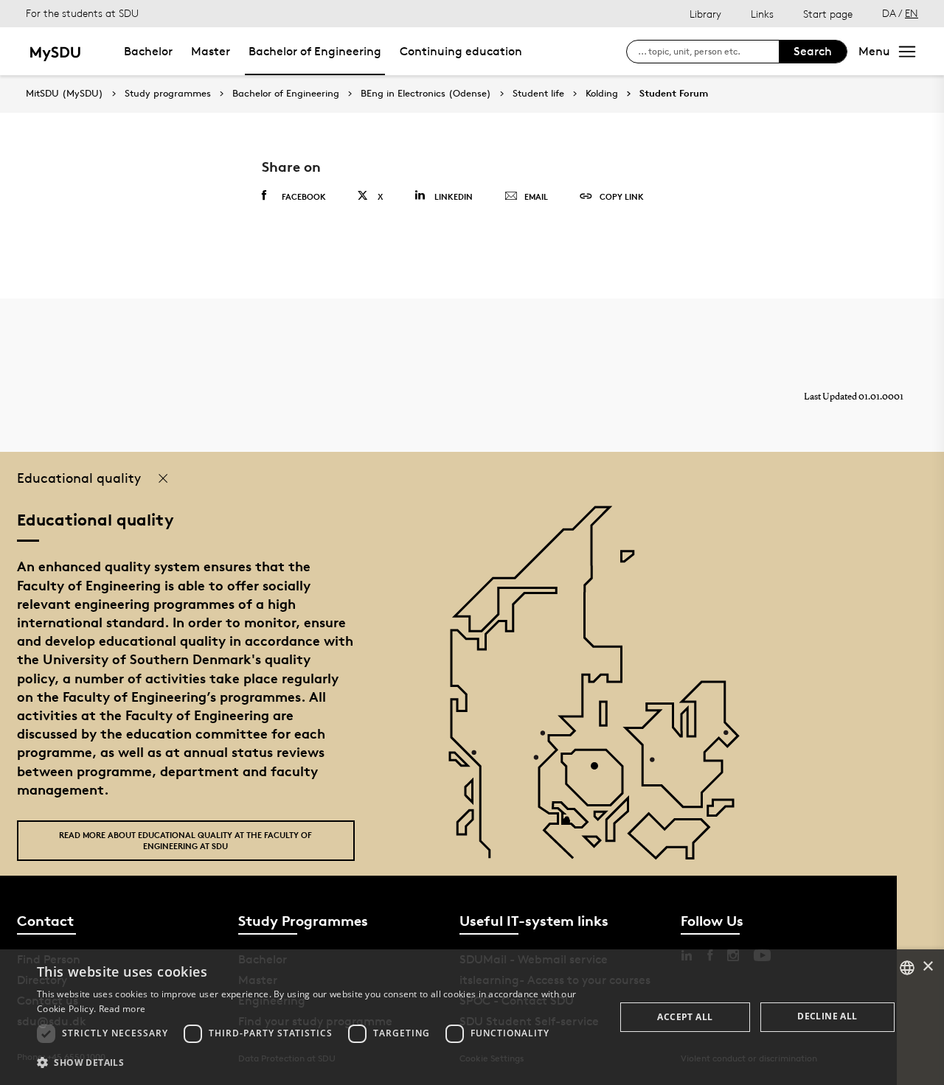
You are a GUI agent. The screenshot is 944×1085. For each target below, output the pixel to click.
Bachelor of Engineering (315, 51)
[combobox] (907, 967)
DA (889, 13)
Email (536, 196)
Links (762, 13)
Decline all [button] (827, 1016)
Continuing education (461, 51)
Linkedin (453, 196)
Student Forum (673, 93)
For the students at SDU (82, 13)
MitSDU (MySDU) (64, 93)
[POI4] (600, 771)
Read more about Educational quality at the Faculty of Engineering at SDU (185, 840)
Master (210, 51)
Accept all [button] (684, 1017)
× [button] (927, 966)
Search (813, 51)
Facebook (304, 196)
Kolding (602, 93)
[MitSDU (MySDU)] (56, 51)
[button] (317, 1063)
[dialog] (472, 1017)
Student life (538, 93)
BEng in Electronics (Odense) (426, 93)
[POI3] (572, 826)
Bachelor (148, 51)
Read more (122, 1008)
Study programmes (168, 93)
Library (705, 13)
